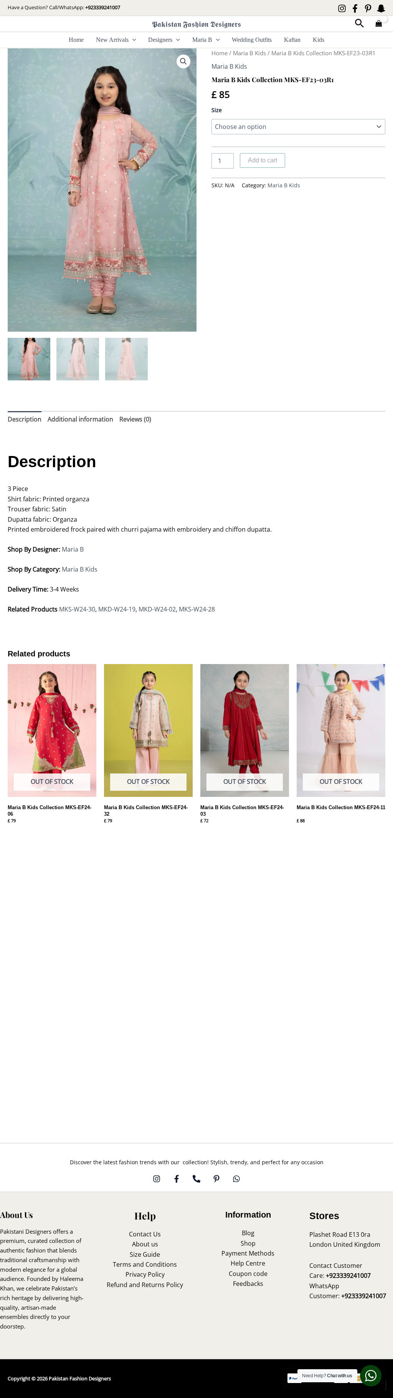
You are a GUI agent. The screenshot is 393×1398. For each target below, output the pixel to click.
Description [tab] (24, 419)
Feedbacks (248, 1283)
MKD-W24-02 (157, 609)
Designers (160, 39)
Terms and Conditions (145, 1264)
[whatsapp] (236, 1179)
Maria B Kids (249, 53)
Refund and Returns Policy (145, 1285)
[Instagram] (342, 8)
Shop (248, 1243)
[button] (359, 24)
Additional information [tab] (80, 419)
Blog (248, 1233)
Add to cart (262, 160)
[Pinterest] (368, 8)
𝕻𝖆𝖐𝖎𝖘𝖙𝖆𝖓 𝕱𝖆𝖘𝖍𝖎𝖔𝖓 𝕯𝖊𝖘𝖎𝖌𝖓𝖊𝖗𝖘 (196, 24)
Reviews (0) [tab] (135, 419)
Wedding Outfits (252, 39)
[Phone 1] (196, 1179)
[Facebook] (355, 8)
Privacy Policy (145, 1274)
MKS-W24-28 (197, 609)
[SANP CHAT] (381, 8)
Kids (318, 39)
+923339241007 (102, 7)
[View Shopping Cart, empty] (378, 24)
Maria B (202, 39)
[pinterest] (216, 1179)
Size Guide (145, 1254)
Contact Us (145, 1234)
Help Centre (248, 1263)
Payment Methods (247, 1253)
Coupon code (248, 1273)
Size (216, 110)
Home (76, 39)
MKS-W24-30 (77, 609)
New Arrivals (112, 39)
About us (145, 1244)
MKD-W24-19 (116, 609)
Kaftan (292, 39)
